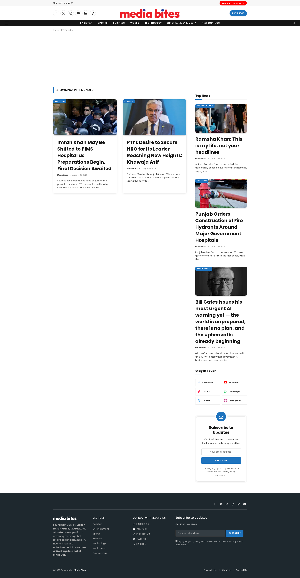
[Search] (293, 23)
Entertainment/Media (181, 22)
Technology (153, 22)
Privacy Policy (228, 471)
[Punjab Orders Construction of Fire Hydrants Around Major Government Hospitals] (221, 193)
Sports (103, 22)
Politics (128, 101)
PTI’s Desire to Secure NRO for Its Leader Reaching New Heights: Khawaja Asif (154, 152)
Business (119, 22)
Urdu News (238, 13)
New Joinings (211, 22)
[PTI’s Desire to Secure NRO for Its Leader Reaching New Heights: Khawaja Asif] (154, 117)
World (135, 22)
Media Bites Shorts (233, 3)
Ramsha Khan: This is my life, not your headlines (218, 146)
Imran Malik (200, 347)
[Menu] (7, 23)
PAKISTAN (60, 101)
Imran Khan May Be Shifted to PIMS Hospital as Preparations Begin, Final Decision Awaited (84, 155)
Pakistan (86, 22)
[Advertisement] (150, 58)
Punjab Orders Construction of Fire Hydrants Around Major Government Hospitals (219, 227)
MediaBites (62, 175)
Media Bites (80, 570)
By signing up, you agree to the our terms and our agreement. (222, 471)
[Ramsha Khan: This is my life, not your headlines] (221, 118)
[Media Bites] (150, 13)
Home (56, 30)
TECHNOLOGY (204, 268)
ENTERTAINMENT (205, 106)
